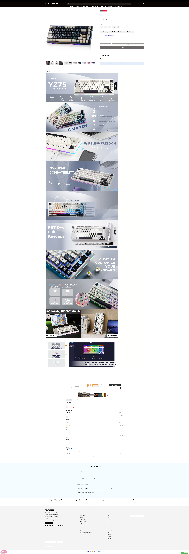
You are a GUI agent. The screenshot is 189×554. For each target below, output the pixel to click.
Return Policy (82, 517)
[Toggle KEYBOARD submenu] (90, 6)
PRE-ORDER (103, 6)
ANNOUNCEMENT (118, 6)
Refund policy (82, 515)
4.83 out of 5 (77, 386)
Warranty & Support (83, 521)
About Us (81, 511)
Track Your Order (49, 522)
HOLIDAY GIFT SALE (70, 6)
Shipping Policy (82, 523)
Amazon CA (109, 513)
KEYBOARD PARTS (95, 6)
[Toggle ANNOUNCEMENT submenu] (121, 6)
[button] (143, 4)
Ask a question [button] (114, 387)
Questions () (75, 399)
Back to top (94, 504)
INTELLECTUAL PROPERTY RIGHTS (86, 532)
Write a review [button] (114, 385)
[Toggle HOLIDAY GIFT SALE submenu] (74, 6)
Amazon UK (109, 528)
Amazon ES (109, 517)
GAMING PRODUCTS (80, 6)
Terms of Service (82, 526)
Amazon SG (109, 526)
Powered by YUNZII (54, 546)
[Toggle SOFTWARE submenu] (113, 6)
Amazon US (109, 530)
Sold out (127, 44)
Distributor (109, 538)
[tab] (49, 72)
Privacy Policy (82, 528)
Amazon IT (109, 523)
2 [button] (93, 456)
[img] (68, 405)
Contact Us (82, 525)
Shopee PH (109, 534)
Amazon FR (109, 519)
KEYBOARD (88, 6)
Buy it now (122, 47)
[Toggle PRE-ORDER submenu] (106, 6)
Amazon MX (109, 525)
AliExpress (109, 532)
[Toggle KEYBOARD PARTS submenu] (99, 6)
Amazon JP (109, 521)
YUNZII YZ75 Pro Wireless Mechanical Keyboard (53, 8)
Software (81, 513)
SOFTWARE (110, 6)
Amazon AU (109, 511)
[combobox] (99, 4)
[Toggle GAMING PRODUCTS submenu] (84, 6)
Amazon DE (109, 515)
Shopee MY (109, 536)
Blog (80, 530)
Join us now (113, 35)
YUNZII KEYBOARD (49, 546)
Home (46, 8)
